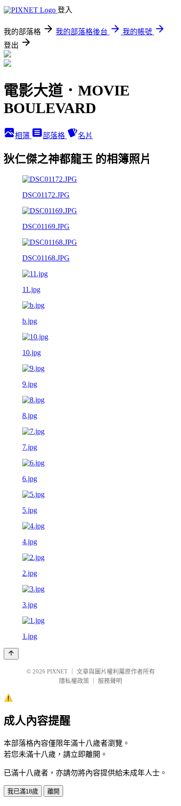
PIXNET (57, 671)
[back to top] (11, 654)
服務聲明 (110, 680)
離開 (53, 791)
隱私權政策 (74, 680)
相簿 (23, 136)
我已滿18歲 (22, 791)
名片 (85, 136)
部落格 (55, 136)
